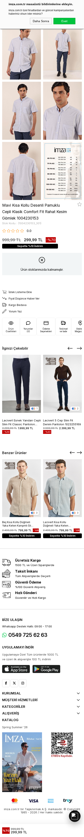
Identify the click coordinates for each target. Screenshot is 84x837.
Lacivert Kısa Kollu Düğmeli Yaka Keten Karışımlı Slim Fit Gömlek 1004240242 (58, 524)
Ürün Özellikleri (11, 330)
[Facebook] (6, 683)
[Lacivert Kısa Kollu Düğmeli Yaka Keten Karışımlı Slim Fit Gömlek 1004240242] (62, 488)
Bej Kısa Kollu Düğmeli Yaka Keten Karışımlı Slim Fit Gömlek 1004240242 (17, 524)
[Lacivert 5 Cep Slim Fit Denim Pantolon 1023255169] (62, 384)
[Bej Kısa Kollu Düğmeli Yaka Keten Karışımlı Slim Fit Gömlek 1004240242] (21, 488)
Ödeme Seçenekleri (46, 330)
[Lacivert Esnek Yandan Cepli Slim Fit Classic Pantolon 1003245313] (21, 384)
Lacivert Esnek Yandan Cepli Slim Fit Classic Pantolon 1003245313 (21, 422)
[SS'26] (22, 762)
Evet (64, 21)
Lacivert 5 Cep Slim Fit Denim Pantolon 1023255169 (62, 422)
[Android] (46, 669)
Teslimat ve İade (63, 330)
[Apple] (16, 669)
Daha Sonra (41, 21)
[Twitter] (14, 683)
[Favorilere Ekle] (79, 204)
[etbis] (62, 745)
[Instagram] (22, 683)
